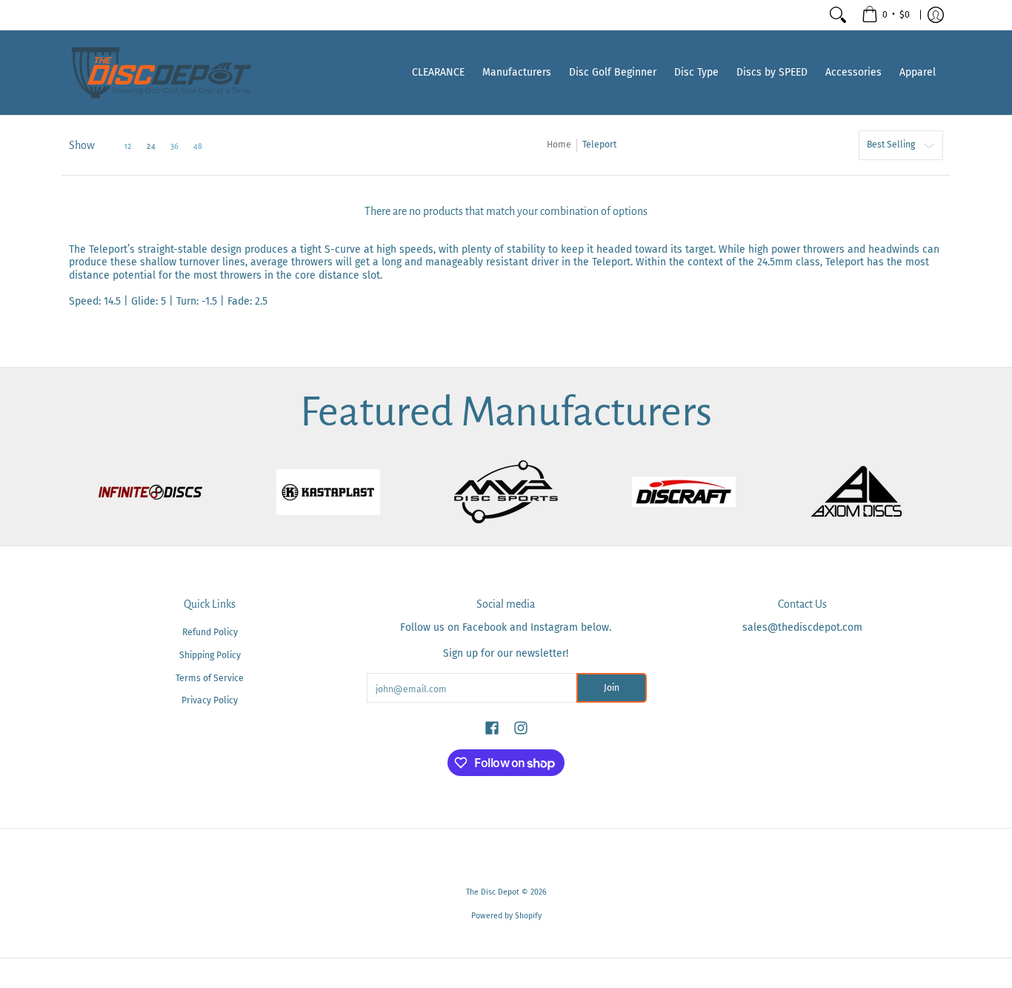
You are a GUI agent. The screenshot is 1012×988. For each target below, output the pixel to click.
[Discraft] (683, 492)
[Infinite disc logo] (150, 492)
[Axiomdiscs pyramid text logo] (861, 492)
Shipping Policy (210, 655)
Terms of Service (210, 678)
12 (128, 146)
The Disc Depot (492, 892)
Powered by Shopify (506, 916)
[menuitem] (885, 15)
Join (611, 688)
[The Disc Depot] (161, 72)
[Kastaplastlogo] (328, 492)
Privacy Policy (210, 700)
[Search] (837, 15)
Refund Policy (210, 632)
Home (559, 144)
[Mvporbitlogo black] (506, 491)
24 (151, 146)
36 (174, 146)
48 (197, 146)
